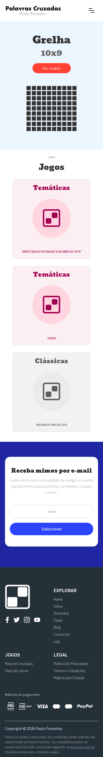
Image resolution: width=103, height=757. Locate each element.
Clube (58, 620)
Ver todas (51, 68)
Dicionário (61, 613)
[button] (91, 10)
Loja (57, 641)
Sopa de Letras (16, 670)
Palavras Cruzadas (19, 663)
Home (58, 599)
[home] (33, 10)
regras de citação (82, 747)
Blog (57, 627)
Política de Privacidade (71, 663)
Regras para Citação (69, 677)
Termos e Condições (69, 670)
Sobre (58, 606)
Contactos (62, 634)
